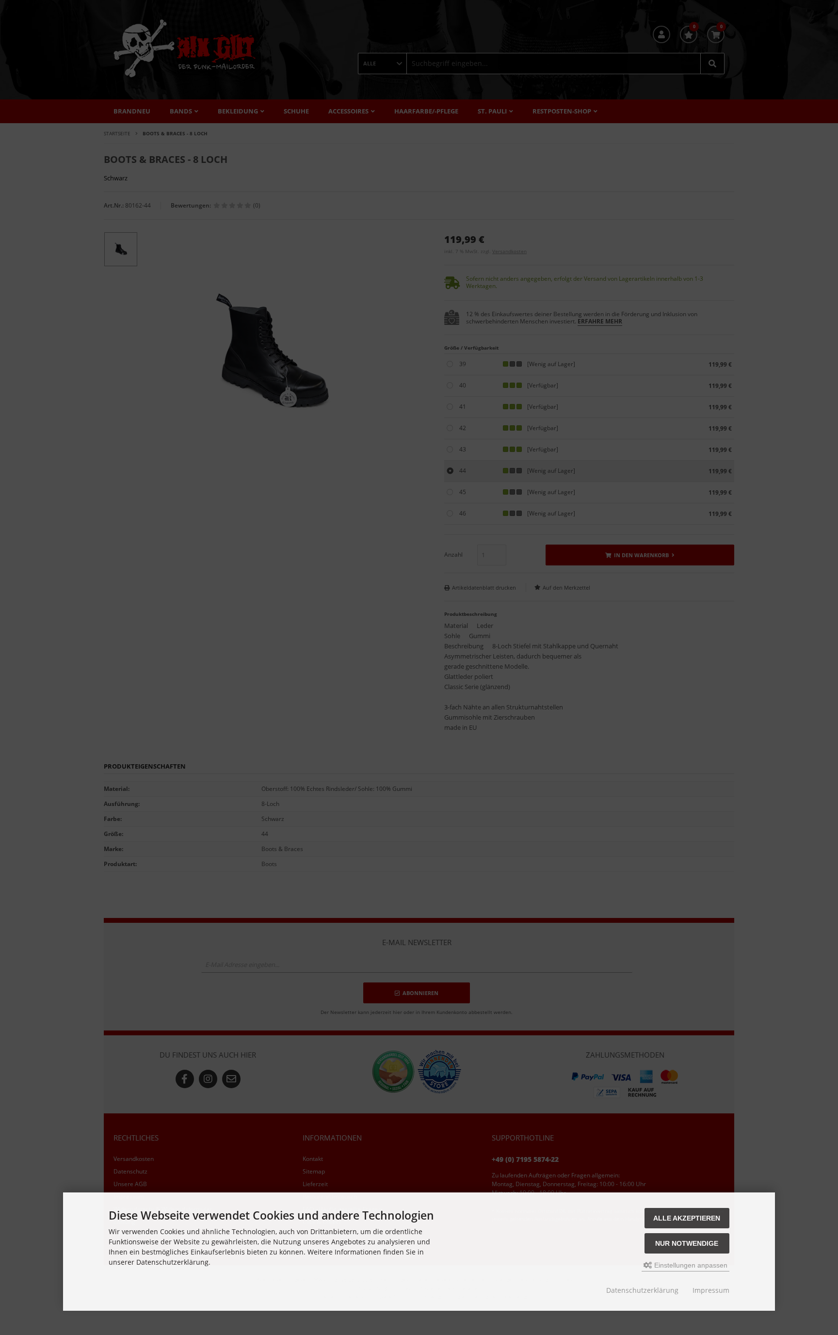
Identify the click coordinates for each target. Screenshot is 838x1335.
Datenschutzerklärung (642, 1290)
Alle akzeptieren (686, 1218)
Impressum (711, 1290)
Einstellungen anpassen (689, 1265)
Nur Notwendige (686, 1243)
